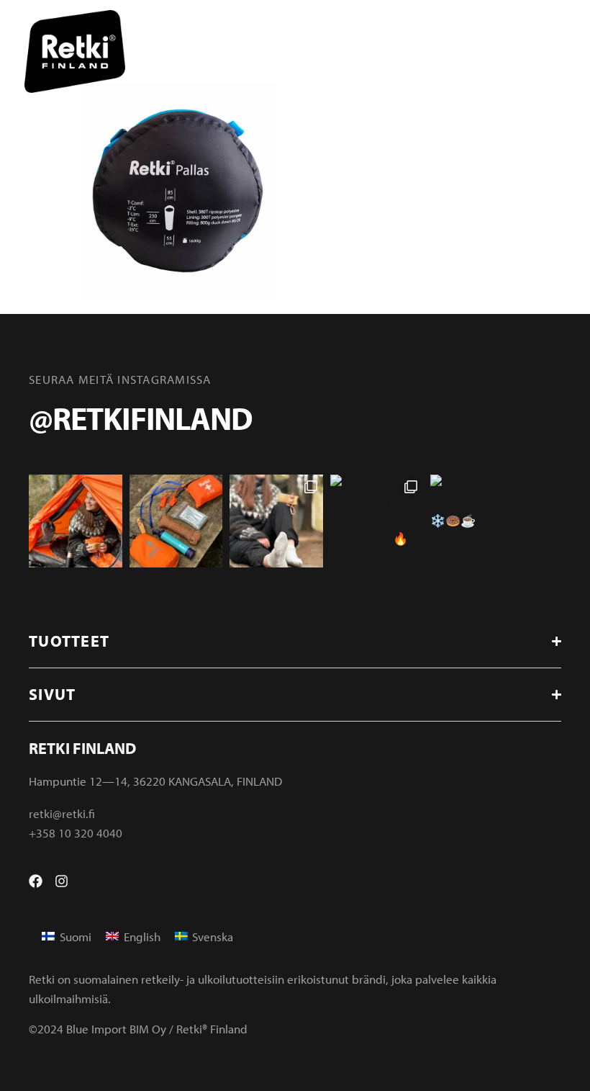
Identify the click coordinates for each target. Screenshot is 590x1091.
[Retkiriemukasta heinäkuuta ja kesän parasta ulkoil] (75, 521)
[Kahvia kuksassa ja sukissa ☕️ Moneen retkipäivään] (276, 521)
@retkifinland (140, 418)
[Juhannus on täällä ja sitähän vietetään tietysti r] (176, 521)
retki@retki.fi (62, 813)
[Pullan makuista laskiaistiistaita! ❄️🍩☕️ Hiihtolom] (477, 521)
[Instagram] (61, 881)
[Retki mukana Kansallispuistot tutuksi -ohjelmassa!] (377, 521)
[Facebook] (35, 881)
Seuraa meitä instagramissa (120, 379)
